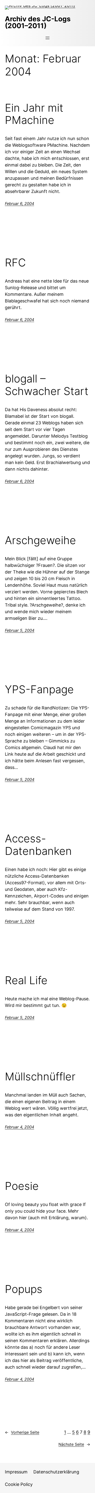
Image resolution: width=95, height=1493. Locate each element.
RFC (15, 262)
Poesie (22, 1186)
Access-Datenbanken (38, 844)
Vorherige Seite (22, 1432)
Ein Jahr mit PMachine (34, 114)
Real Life (26, 980)
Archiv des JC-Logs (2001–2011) (38, 22)
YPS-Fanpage (39, 689)
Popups (23, 1289)
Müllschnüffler (40, 1076)
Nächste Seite (74, 1444)
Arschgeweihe (40, 540)
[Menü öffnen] (47, 38)
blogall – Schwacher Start (46, 384)
